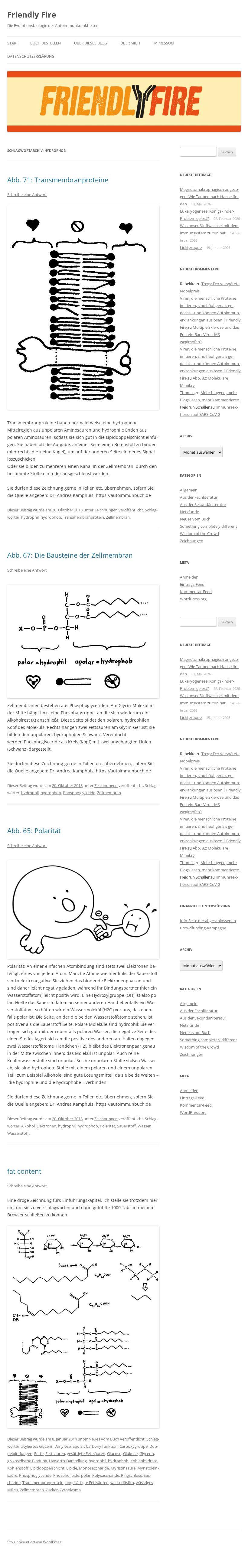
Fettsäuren (55, 1453)
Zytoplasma (70, 1490)
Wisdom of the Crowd (199, 533)
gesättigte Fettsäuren (86, 1453)
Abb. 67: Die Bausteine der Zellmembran (70, 555)
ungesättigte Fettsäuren (87, 1482)
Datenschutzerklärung (30, 56)
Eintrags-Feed (192, 584)
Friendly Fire (31, 14)
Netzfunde (189, 511)
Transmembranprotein (83, 517)
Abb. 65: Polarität (34, 830)
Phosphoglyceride (79, 792)
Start (12, 43)
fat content (24, 1171)
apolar (78, 1446)
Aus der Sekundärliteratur (203, 504)
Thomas (187, 392)
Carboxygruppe (133, 1446)
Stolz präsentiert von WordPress (34, 1542)
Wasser (144, 1126)
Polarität (107, 1126)
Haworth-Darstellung (68, 1460)
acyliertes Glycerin (37, 1446)
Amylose (63, 1446)
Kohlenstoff (17, 1468)
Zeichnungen (106, 510)
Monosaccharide (94, 1468)
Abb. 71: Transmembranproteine (57, 179)
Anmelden (189, 577)
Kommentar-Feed (196, 591)
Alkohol (28, 1126)
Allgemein (188, 490)
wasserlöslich (122, 1482)
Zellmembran (118, 517)
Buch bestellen (45, 43)
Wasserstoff (18, 1133)
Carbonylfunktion (102, 1446)
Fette (39, 1453)
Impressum (163, 43)
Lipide (71, 1468)
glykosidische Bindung (27, 1460)
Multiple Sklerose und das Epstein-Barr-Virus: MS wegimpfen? (209, 334)
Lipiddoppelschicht (47, 1468)
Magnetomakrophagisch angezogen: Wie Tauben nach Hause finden (209, 197)
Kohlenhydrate (143, 1460)
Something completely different (208, 526)
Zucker (52, 1490)
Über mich (130, 43)
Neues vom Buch (104, 1439)
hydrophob (51, 517)
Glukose (130, 1453)
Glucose (114, 1453)
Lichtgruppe (191, 247)
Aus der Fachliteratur (198, 497)
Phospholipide (66, 1475)
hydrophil (30, 517)
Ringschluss (131, 1475)
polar (85, 1475)
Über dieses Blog (90, 43)
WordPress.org (193, 599)
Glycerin (146, 1453)
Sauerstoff (126, 1126)
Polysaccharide (105, 1475)
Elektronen (46, 1126)
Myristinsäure (123, 1468)
